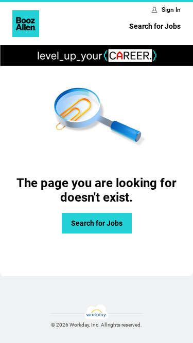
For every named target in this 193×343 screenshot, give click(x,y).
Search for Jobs (155, 26)
